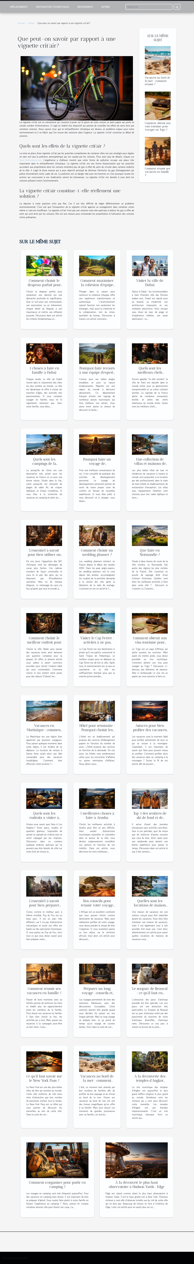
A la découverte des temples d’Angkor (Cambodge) (149, 1080)
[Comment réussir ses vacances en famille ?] (158, 151)
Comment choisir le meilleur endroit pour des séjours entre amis (44, 642)
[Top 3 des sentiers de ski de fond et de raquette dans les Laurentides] (150, 798)
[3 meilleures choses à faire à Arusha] (97, 798)
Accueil (21, 23)
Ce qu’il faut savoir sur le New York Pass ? (44, 1078)
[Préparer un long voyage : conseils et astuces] (97, 973)
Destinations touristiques (52, 7)
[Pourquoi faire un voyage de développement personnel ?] (97, 444)
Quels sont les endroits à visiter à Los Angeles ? (44, 817)
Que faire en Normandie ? (150, 552)
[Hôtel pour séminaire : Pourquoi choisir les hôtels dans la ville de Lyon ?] (97, 710)
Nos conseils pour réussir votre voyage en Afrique (97, 905)
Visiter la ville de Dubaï (149, 282)
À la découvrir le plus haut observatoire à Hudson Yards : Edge (136, 1184)
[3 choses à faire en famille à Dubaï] (44, 353)
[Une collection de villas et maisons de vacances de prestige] (150, 444)
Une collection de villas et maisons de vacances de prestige (149, 463)
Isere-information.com (30, 160)
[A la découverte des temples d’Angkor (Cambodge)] (150, 1061)
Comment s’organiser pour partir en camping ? (57, 1184)
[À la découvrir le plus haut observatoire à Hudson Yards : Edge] (137, 1160)
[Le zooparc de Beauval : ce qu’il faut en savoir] (150, 973)
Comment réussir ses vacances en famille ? (157, 172)
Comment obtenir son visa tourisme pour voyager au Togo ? (158, 126)
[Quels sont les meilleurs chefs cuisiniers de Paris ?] (150, 353)
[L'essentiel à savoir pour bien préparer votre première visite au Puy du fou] (44, 886)
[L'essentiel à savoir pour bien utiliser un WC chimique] (44, 535)
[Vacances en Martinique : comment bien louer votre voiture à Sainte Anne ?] (44, 710)
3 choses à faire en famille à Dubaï (44, 370)
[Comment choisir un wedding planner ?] (97, 535)
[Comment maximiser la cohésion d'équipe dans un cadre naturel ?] (97, 265)
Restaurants (85, 7)
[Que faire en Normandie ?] (150, 535)
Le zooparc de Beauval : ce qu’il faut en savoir (150, 992)
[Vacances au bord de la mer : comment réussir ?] (158, 60)
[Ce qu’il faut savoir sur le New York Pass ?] (44, 1061)
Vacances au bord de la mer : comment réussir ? (157, 81)
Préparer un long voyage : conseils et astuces (97, 992)
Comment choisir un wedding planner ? (97, 552)
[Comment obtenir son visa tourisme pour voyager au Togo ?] (158, 105)
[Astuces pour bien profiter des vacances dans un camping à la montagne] (150, 710)
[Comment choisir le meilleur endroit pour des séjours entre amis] (44, 623)
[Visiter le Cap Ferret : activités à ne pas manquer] (97, 623)
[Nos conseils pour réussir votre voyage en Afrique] (97, 886)
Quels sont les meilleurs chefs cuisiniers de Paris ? (150, 372)
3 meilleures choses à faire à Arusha (97, 815)
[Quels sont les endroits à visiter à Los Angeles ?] (44, 798)
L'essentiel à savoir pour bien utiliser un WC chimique (44, 554)
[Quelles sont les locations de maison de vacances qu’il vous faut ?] (150, 886)
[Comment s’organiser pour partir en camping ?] (57, 1160)
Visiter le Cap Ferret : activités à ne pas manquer (97, 642)
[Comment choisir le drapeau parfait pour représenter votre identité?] (44, 265)
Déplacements (18, 7)
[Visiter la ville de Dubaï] (150, 265)
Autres (105, 7)
